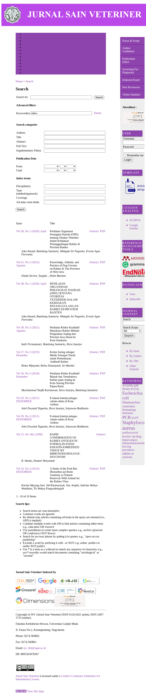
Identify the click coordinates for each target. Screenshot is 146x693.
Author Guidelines (128, 50)
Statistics (26, 60)
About (25, 38)
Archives (26, 54)
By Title (134, 360)
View (132, 294)
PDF (102, 231)
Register (26, 44)
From (19, 166)
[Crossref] (26, 593)
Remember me (135, 155)
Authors (20, 132)
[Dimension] (35, 605)
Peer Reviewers (131, 87)
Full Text (21, 146)
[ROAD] (46, 593)
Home (25, 35)
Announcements (29, 57)
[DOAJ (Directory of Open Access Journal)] (26, 583)
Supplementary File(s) (28, 150)
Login (25, 41)
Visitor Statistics (131, 94)
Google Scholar (133, 227)
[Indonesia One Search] (90, 583)
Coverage (21, 197)
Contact (26, 73)
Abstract (21, 141)
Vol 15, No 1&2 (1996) (29, 434)
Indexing (26, 70)
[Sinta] (69, 605)
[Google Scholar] (47, 583)
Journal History (29, 67)
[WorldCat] (86, 593)
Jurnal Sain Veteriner (27, 675)
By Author (135, 355)
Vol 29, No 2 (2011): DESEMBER (28, 399)
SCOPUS (134, 220)
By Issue (134, 350)
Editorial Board (131, 79)
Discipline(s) (23, 186)
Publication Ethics (128, 60)
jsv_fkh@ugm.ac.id (35, 648)
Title (18, 137)
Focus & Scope (131, 40)
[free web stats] (21, 691)
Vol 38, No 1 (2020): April (31, 231)
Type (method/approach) (26, 192)
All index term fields (27, 202)
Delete (97, 113)
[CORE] (66, 593)
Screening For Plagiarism (130, 71)
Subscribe (134, 299)
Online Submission (30, 64)
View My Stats (35, 691)
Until (19, 170)
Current (26, 51)
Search (25, 47)
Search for (22, 97)
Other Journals (134, 367)
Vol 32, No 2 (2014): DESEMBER (28, 470)
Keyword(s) (23, 113)
